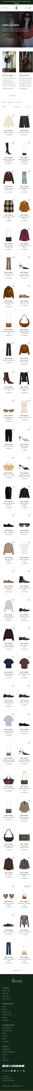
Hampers (4, 1017)
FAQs (3, 1033)
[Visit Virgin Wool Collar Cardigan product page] (24, 484)
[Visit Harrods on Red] (21, 1071)
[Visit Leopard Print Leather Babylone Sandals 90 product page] (24, 455)
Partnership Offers (7, 1030)
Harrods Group (6, 1049)
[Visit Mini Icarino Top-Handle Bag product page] (24, 883)
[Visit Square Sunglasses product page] (24, 512)
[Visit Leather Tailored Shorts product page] (24, 113)
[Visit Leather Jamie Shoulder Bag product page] (24, 939)
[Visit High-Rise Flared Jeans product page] (9, 340)
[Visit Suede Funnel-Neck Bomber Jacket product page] (9, 169)
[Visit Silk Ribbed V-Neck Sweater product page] (24, 369)
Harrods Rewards (6, 1028)
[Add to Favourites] (14, 113)
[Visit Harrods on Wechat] (24, 1071)
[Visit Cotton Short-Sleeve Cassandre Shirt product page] (9, 712)
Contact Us (5, 1036)
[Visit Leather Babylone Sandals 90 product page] (24, 426)
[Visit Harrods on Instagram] (14, 1071)
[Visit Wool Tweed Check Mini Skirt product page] (9, 197)
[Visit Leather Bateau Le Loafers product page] (24, 626)
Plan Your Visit (6, 990)
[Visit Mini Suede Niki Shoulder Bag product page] (9, 312)
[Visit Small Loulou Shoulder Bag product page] (24, 769)
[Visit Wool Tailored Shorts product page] (9, 426)
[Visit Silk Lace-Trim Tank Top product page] (24, 398)
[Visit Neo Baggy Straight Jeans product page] (24, 169)
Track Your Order (6, 1012)
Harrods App (5, 1020)
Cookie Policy (5, 1041)
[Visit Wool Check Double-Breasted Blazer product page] (24, 798)
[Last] (26, 970)
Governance (5, 1060)
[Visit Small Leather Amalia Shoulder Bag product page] (9, 826)
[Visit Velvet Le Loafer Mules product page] (9, 512)
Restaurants (5, 996)
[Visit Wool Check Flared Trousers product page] (9, 254)
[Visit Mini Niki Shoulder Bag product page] (9, 798)
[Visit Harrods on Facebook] (11, 1071)
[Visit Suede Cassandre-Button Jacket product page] (24, 340)
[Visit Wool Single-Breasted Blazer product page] (24, 197)
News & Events (6, 998)
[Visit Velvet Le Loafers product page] (24, 712)
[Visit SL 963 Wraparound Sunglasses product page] (9, 398)
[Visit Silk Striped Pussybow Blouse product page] (24, 226)
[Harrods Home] (16, 8)
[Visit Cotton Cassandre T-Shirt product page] (24, 540)
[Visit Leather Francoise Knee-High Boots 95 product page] (9, 140)
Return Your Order (7, 1014)
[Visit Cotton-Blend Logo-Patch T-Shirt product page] (9, 654)
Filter (27, 106)
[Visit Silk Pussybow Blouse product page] (9, 113)
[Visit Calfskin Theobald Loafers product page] (24, 597)
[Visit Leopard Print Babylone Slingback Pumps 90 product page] (24, 740)
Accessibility (5, 1076)
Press (3, 1057)
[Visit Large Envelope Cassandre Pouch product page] (24, 826)
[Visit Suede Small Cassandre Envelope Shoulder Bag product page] (9, 740)
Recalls (4, 1038)
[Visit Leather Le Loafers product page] (24, 283)
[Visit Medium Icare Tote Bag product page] (9, 455)
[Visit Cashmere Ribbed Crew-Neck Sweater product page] (9, 626)
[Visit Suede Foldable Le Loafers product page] (9, 568)
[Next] (22, 970)
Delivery (4, 1006)
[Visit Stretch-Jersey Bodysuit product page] (24, 912)
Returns (4, 1009)
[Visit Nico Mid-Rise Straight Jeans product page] (9, 939)
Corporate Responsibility (8, 1052)
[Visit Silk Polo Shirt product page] (9, 855)
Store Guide (5, 993)
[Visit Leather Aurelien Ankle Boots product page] (24, 568)
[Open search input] (6, 8)
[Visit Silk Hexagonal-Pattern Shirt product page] (24, 654)
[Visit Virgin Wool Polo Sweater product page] (9, 540)
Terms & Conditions (7, 1078)
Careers (4, 1054)
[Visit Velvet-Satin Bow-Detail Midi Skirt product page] (9, 484)
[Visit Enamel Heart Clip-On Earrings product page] (9, 883)
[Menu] (3, 8)
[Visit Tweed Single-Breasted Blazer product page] (24, 855)
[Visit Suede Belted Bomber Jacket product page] (9, 283)
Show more (6, 34)
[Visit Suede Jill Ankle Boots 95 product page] (9, 369)
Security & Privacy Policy (8, 1080)
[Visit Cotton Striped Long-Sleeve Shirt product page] (9, 597)
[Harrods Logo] (16, 980)
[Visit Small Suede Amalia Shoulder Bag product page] (24, 312)
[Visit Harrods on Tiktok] (18, 1071)
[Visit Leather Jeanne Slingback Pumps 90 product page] (24, 254)
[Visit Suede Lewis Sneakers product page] (9, 912)
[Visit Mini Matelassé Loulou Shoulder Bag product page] (24, 140)
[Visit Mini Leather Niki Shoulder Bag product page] (9, 226)
